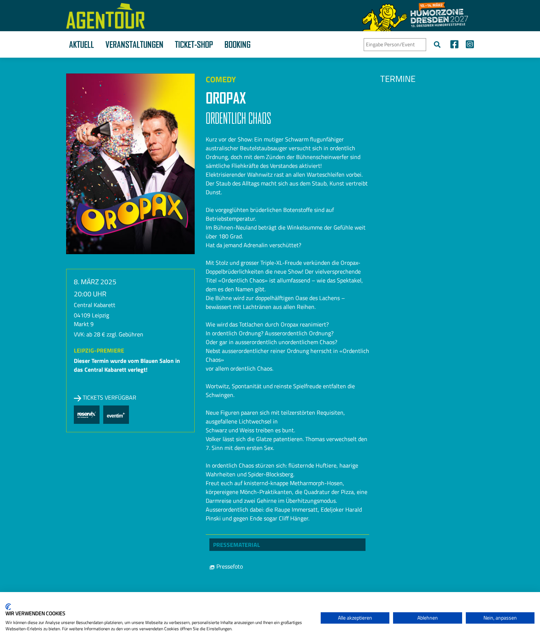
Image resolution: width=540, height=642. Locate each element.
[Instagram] (468, 45)
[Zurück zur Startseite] (105, 15)
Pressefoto (229, 566)
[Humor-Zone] (415, 15)
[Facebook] (454, 45)
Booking (237, 44)
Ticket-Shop (194, 44)
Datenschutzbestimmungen (284, 601)
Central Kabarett (94, 304)
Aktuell (81, 44)
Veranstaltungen (134, 44)
